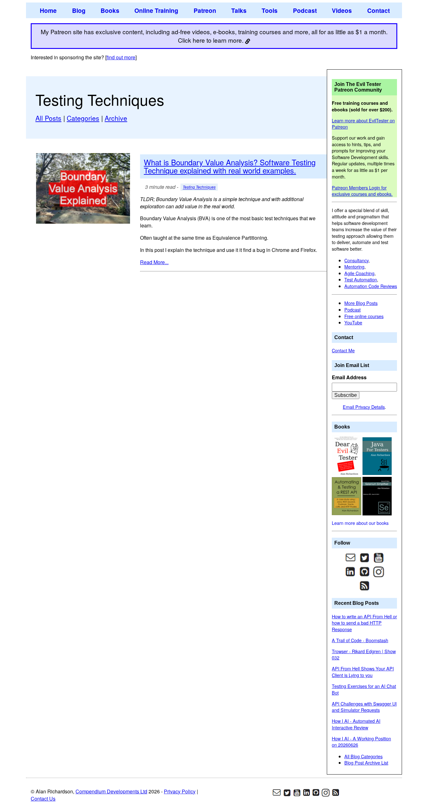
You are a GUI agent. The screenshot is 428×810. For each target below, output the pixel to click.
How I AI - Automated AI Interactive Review (356, 724)
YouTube (353, 322)
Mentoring (354, 266)
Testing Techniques (199, 187)
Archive (116, 118)
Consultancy (356, 260)
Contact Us (43, 798)
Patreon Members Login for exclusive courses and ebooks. (362, 190)
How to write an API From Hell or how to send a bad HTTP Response (364, 622)
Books (110, 10)
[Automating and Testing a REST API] (347, 495)
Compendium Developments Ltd (111, 791)
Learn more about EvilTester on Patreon (363, 123)
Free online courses (364, 316)
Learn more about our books (360, 523)
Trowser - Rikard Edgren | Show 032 (364, 654)
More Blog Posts (361, 303)
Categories (83, 118)
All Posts (48, 118)
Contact (378, 10)
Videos (342, 10)
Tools (270, 10)
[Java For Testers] (377, 455)
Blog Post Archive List (366, 762)
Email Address (349, 377)
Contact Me (343, 350)
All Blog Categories (363, 756)
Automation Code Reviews (370, 286)
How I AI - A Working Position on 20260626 (361, 741)
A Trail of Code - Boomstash (360, 640)
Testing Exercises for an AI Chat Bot (364, 689)
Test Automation (360, 279)
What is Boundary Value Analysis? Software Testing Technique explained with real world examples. (230, 166)
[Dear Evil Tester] (347, 455)
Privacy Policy (180, 791)
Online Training (156, 10)
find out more (121, 57)
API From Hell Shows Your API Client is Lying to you (363, 671)
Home (48, 10)
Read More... (154, 262)
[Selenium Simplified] (377, 495)
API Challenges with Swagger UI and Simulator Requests (364, 706)
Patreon (205, 10)
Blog (79, 10)
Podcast (305, 10)
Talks (239, 10)
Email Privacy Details (364, 406)
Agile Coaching (359, 273)
